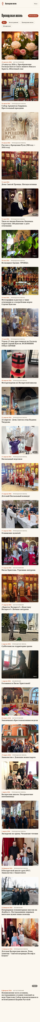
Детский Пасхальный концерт (16, 496)
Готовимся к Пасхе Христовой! (16, 683)
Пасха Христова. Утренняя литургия (18, 570)
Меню (35, 3)
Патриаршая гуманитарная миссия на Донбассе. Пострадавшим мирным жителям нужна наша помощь (19, 912)
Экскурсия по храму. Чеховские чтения (20, 833)
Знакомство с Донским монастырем (19, 757)
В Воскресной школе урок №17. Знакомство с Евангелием (16, 871)
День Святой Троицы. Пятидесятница (19, 184)
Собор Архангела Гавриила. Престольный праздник (14, 107)
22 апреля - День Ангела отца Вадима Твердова (19, 420)
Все (4, 22)
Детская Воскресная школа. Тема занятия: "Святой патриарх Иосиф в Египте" (18, 953)
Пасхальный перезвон (12, 459)
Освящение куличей (11, 533)
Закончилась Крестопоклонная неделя (20, 720)
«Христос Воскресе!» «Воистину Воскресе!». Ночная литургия (16, 608)
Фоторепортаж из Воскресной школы (19, 382)
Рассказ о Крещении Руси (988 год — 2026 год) (18, 146)
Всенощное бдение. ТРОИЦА (15, 263)
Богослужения (13, 22)
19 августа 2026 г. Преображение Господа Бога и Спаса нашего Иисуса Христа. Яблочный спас (19, 66)
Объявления (7, 26)
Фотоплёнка (33, 15)
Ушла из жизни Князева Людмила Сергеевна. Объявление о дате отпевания (17, 223)
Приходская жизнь (27, 22)
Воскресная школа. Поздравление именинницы (17, 795)
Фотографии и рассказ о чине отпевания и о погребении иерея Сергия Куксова (17, 301)
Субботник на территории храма (17, 646)
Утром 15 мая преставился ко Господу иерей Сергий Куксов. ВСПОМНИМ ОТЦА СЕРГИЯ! (19, 343)
